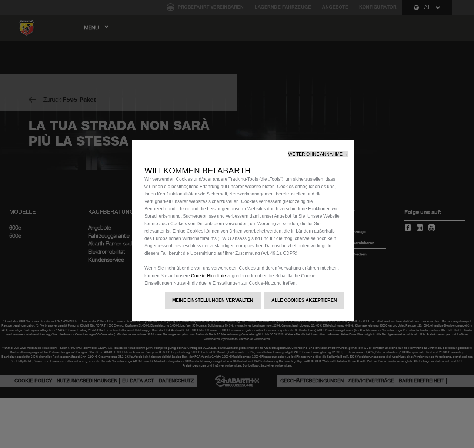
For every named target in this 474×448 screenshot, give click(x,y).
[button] (318, 154)
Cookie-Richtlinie (208, 275)
